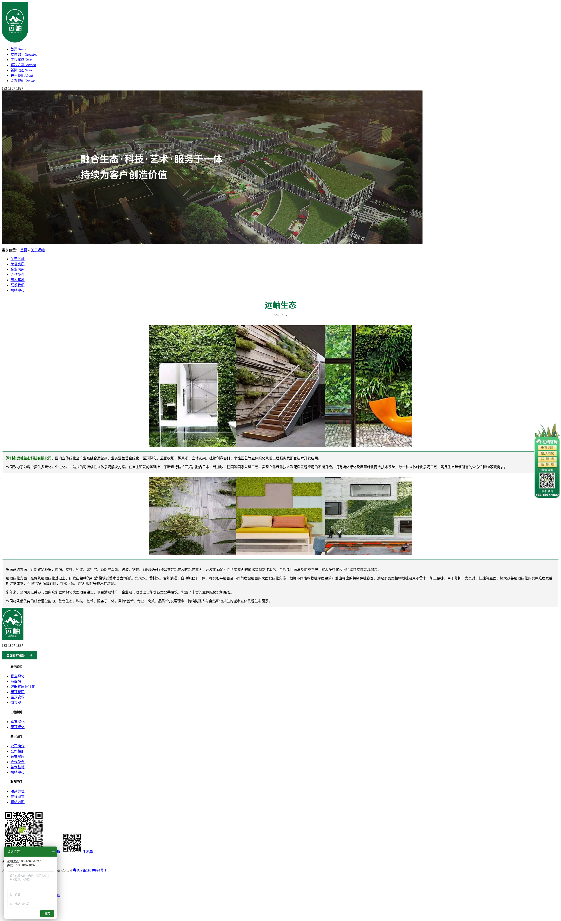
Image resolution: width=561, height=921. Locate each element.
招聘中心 (18, 290)
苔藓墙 (16, 681)
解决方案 (23, 65)
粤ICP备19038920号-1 (90, 870)
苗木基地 (18, 280)
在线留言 (18, 797)
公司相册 (18, 751)
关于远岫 (38, 250)
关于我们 (22, 75)
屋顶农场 (18, 697)
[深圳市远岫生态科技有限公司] (15, 41)
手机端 (87, 852)
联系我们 (23, 81)
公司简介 (18, 746)
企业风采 (18, 269)
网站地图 (18, 802)
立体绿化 (24, 54)
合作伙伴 (18, 274)
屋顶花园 (18, 692)
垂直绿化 (18, 676)
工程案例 (21, 60)
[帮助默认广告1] (212, 242)
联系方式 (18, 791)
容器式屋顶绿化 (23, 687)
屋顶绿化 (18, 727)
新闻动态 (21, 70)
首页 (18, 49)
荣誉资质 (18, 264)
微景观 (16, 702)
